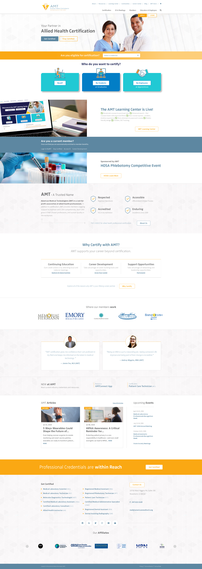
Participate (141, 273)
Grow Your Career (101, 273)
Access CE (67, 149)
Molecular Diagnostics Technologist (59, 497)
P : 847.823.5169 (136, 502)
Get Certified (49, 39)
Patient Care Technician (142, 386)
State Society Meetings (142, 443)
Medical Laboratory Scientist (56, 489)
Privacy (141, 566)
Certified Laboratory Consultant (58, 506)
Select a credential (111, 55)
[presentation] (27, 546)
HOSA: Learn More (111, 175)
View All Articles (118, 403)
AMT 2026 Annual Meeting (142, 426)
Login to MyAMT (46, 149)
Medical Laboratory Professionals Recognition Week (143, 416)
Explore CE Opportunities (61, 273)
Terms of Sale (157, 566)
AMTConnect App (103, 386)
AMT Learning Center (146, 129)
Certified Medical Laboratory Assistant (61, 502)
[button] (161, 10)
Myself (60, 83)
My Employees (142, 83)
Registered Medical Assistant (99, 489)
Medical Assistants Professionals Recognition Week (143, 436)
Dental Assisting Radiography (99, 513)
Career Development (79, 149)
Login (152, 15)
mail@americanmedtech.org (141, 510)
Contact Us (137, 485)
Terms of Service (149, 566)
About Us (143, 223)
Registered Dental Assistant (98, 509)
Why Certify (127, 286)
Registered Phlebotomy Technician (101, 493)
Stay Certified (68, 39)
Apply (142, 15)
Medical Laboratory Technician (57, 493)
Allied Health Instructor (54, 510)
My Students (101, 83)
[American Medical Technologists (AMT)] (55, 6)
